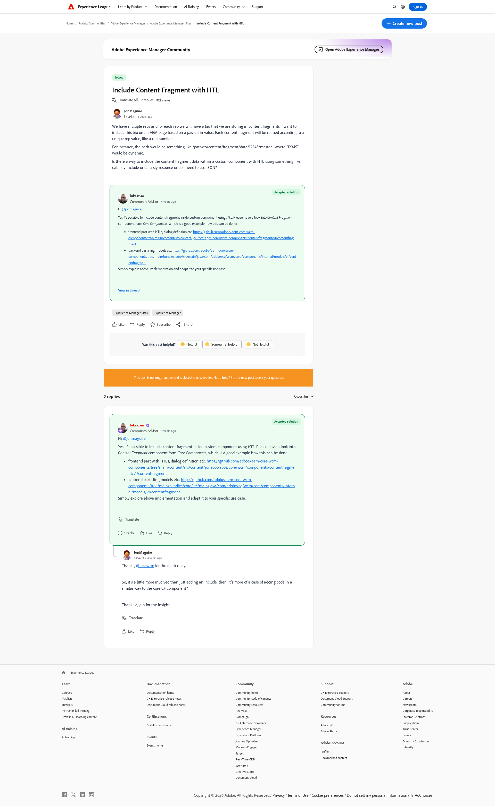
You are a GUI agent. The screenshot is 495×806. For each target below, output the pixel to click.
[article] (207, 480)
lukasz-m (137, 196)
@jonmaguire (132, 209)
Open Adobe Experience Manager (352, 49)
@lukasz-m (145, 565)
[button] (404, 23)
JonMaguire (133, 111)
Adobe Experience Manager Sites (171, 23)
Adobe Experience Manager (128, 23)
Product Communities (92, 23)
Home (69, 23)
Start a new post (242, 377)
